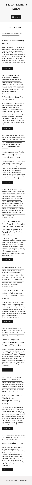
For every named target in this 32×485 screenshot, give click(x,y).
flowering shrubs (15, 274)
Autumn (18, 267)
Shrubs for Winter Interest (10, 210)
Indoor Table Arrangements (10, 91)
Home (10, 277)
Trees (19, 144)
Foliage (10, 191)
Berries (4, 269)
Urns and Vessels (12, 284)
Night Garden (6, 335)
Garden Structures (12, 141)
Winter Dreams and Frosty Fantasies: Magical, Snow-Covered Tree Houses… (13, 155)
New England (18, 201)
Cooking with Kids (12, 84)
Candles (18, 328)
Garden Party (18, 33)
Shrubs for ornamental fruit (11, 282)
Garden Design (6, 193)
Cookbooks (18, 82)
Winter (4, 146)
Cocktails (5, 33)
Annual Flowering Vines (9, 75)
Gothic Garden (11, 386)
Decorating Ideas (12, 270)
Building (18, 377)
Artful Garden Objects (9, 267)
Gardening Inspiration (8, 196)
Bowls (8, 269)
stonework (20, 388)
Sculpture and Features (9, 388)
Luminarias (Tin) (19, 334)
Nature (11, 201)
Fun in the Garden (7, 135)
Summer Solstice (7, 35)
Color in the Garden (14, 81)
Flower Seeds (6, 274)
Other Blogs (13, 142)
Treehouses (13, 144)
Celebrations (6, 189)
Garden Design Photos (13, 137)
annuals (9, 77)
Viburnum (14, 214)
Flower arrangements (14, 272)
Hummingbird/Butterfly (16, 89)
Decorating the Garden (17, 189)
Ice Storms (10, 198)
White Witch (21, 214)
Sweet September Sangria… (13, 443)
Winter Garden (10, 146)
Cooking (10, 33)
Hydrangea (16, 277)
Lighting (11, 334)
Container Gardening (8, 82)
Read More (7, 68)
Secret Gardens (19, 208)
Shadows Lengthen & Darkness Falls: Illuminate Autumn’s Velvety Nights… (13, 342)
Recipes (20, 437)
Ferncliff (4, 191)
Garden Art (16, 135)
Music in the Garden (12, 437)
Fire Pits (19, 379)
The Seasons (15, 35)
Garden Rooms (15, 195)
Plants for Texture (12, 207)
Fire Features (12, 379)
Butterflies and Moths (14, 79)
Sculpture (20, 386)
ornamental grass (7, 203)
